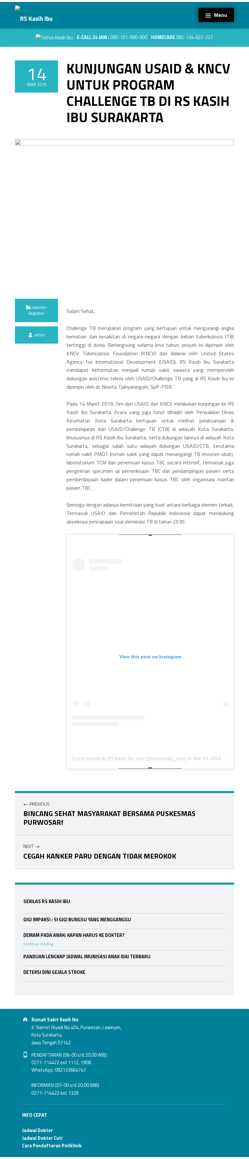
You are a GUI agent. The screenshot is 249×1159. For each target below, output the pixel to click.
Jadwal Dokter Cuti (42, 1138)
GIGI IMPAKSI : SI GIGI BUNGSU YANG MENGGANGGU (77, 919)
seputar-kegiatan (38, 310)
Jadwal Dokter (37, 1130)
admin (39, 335)
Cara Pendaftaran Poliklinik (52, 1145)
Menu (220, 15)
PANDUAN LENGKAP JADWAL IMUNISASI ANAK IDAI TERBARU (86, 956)
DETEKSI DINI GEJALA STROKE (54, 972)
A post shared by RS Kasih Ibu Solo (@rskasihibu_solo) (128, 758)
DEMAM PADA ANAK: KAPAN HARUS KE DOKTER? (73, 935)
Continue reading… (39, 944)
